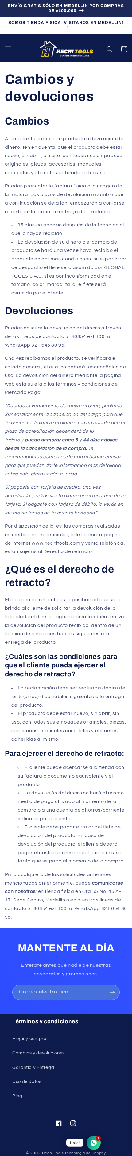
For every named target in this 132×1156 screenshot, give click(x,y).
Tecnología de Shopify (85, 1153)
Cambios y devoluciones (38, 1053)
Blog (17, 1096)
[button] (8, 49)
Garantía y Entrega (33, 1067)
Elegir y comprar (30, 1038)
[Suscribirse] (112, 992)
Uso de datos (26, 1081)
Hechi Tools (53, 1153)
